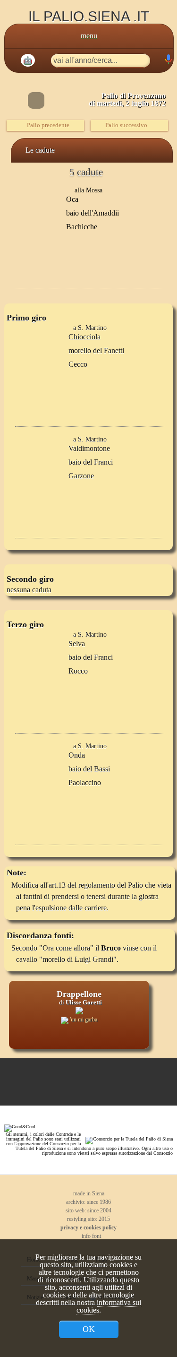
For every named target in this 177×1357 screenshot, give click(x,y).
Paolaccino (84, 782)
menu (89, 36)
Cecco (77, 364)
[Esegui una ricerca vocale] (168, 61)
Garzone (81, 476)
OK (89, 1329)
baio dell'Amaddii (92, 213)
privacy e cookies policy (88, 1227)
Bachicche (81, 227)
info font (90, 1236)
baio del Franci (90, 462)
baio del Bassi (89, 769)
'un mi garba (82, 1019)
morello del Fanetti (96, 350)
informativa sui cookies (109, 1306)
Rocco (78, 671)
